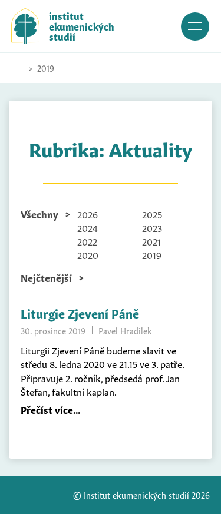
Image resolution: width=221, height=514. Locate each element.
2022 (87, 240)
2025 (152, 213)
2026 (87, 213)
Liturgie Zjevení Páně (80, 313)
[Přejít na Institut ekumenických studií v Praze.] (17, 68)
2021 (151, 240)
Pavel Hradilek (125, 330)
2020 (87, 254)
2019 (151, 254)
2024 (87, 227)
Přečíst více (47, 409)
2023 (152, 227)
